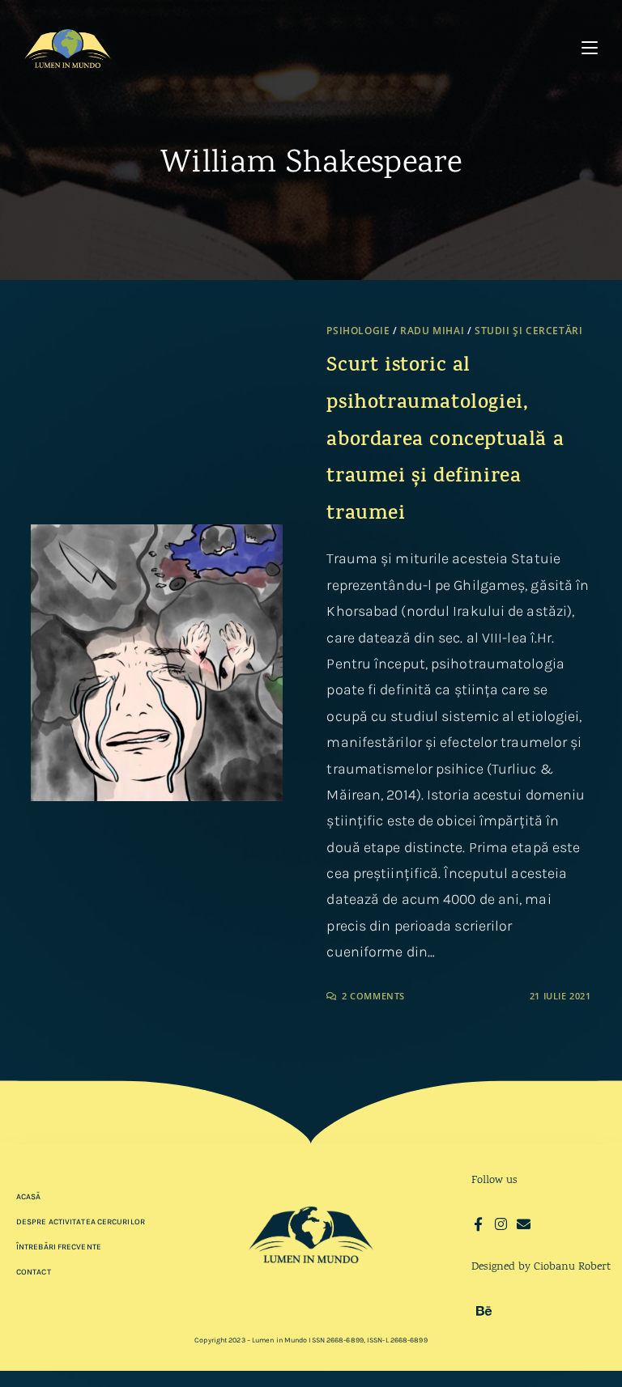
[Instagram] (501, 1224)
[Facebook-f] (478, 1224)
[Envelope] (523, 1224)
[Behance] (484, 1310)
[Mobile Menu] (590, 48)
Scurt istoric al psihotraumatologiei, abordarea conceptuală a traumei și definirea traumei (445, 440)
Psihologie (358, 330)
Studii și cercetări (528, 330)
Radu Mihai (432, 330)
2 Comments (373, 996)
